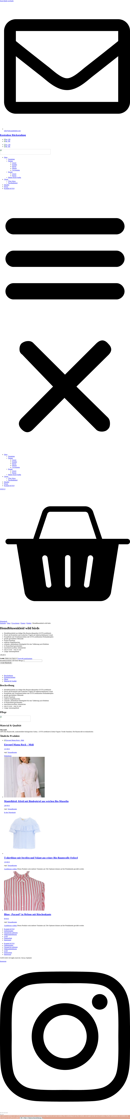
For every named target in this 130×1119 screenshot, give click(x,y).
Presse (6, 186)
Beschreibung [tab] (8, 675)
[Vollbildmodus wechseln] (3, 1112)
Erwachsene (15, 623)
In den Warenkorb (6, 663)
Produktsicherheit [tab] (9, 677)
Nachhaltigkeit (12, 183)
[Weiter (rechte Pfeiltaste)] (3, 1114)
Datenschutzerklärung (34, 1118)
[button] (65, 321)
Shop (5, 157)
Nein (25, 1118)
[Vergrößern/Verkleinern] (1, 1112)
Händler (6, 185)
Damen (10, 161)
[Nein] (43, 1118)
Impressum (7, 940)
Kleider (14, 165)
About (6, 179)
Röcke (14, 166)
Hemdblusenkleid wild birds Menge (11, 660)
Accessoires (16, 170)
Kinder (10, 172)
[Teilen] (5, 1112)
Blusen (14, 168)
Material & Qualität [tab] (10, 681)
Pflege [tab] (6, 679)
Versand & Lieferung (11, 933)
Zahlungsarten (8, 931)
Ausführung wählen (10, 869)
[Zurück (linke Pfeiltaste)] (1, 1114)
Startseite (3, 623)
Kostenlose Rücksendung (13, 135)
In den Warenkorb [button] (10, 812)
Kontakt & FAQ (9, 188)
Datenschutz (8, 938)
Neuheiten (11, 159)
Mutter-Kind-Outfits (14, 177)
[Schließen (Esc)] (7, 1112)
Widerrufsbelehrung (10, 934)
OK (21, 1118)
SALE (14, 163)
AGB (6, 936)
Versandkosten (12, 752)
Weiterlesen (7, 756)
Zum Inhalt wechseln (7, 1)
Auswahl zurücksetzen (25, 658)
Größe (2, 658)
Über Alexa (12, 181)
